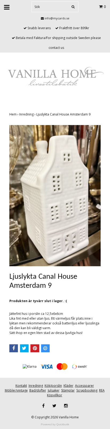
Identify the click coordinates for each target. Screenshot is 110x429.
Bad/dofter (37, 390)
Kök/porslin (53, 385)
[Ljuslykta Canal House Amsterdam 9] (55, 195)
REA (102, 390)
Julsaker (54, 390)
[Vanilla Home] (55, 77)
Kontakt (21, 385)
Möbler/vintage (16, 390)
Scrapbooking (86, 390)
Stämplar (68, 390)
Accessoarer (84, 385)
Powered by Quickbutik (55, 424)
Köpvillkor (54, 395)
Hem (14, 114)
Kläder (68, 385)
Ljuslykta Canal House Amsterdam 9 (63, 114)
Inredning (27, 114)
